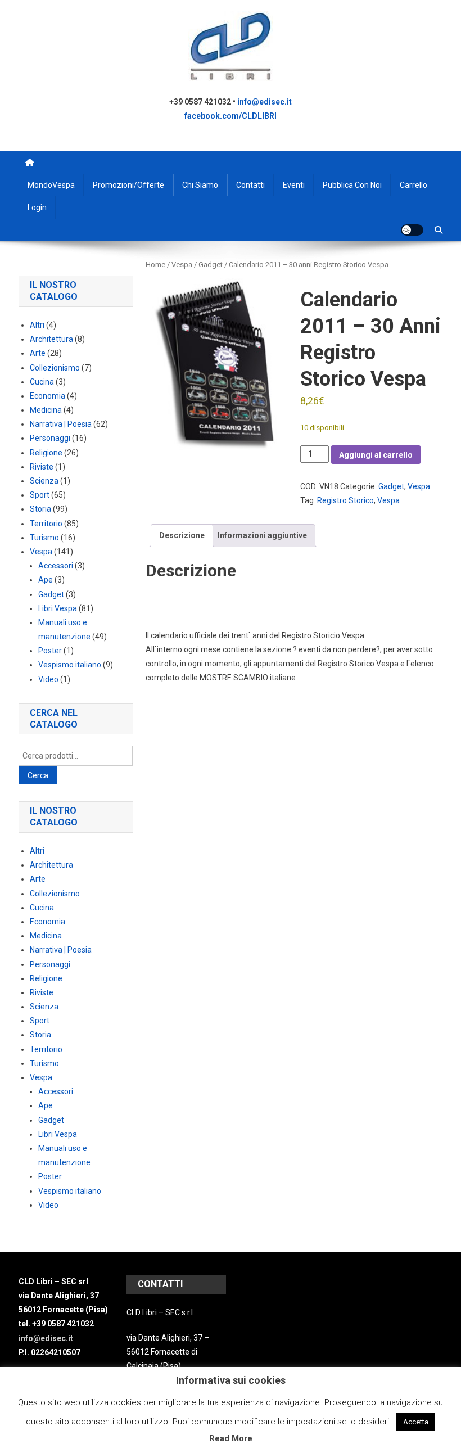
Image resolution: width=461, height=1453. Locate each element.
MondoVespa (51, 185)
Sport (39, 494)
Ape (45, 579)
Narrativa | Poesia (61, 423)
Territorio (46, 523)
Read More (230, 1438)
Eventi (294, 185)
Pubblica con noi (352, 185)
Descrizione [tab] (182, 535)
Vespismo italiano (69, 664)
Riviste (41, 466)
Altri (37, 325)
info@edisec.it (264, 101)
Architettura (51, 339)
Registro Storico (345, 500)
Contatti (250, 185)
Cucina (42, 381)
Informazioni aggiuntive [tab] (262, 535)
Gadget (210, 264)
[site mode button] (412, 230)
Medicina (46, 409)
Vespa (181, 264)
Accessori (55, 565)
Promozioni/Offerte (128, 185)
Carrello (413, 185)
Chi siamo (200, 185)
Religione (46, 452)
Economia (47, 395)
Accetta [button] (415, 1422)
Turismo (44, 537)
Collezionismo (55, 367)
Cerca (38, 775)
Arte (38, 353)
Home (155, 264)
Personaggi (50, 438)
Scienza (44, 480)
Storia (40, 508)
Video (48, 679)
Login (37, 207)
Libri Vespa (57, 608)
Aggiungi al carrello (376, 454)
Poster (50, 650)
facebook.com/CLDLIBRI (230, 115)
